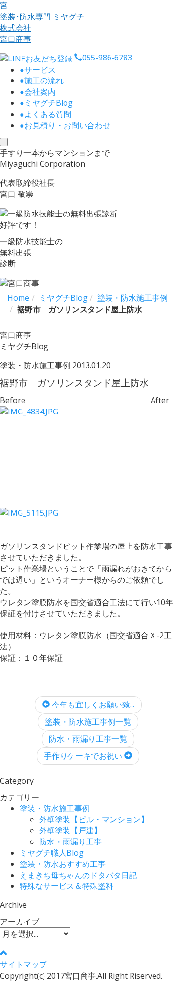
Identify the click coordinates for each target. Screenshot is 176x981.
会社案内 (38, 91)
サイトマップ (23, 964)
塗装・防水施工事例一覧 (88, 721)
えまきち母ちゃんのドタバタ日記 (78, 875)
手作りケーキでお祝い (84, 755)
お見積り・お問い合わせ (65, 125)
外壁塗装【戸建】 (70, 830)
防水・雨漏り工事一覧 (88, 738)
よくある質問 (45, 114)
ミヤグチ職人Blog (52, 852)
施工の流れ (42, 80)
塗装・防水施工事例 (55, 808)
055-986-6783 (107, 57)
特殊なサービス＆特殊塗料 (66, 886)
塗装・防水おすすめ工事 (63, 864)
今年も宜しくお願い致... (92, 704)
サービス (38, 69)
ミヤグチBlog (46, 103)
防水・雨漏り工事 (70, 841)
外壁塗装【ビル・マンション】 (94, 819)
